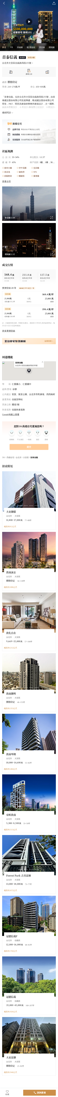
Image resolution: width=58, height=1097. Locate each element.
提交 (29, 447)
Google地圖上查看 (10, 414)
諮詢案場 (41, 1092)
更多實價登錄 (8, 331)
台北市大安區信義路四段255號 (16, 63)
